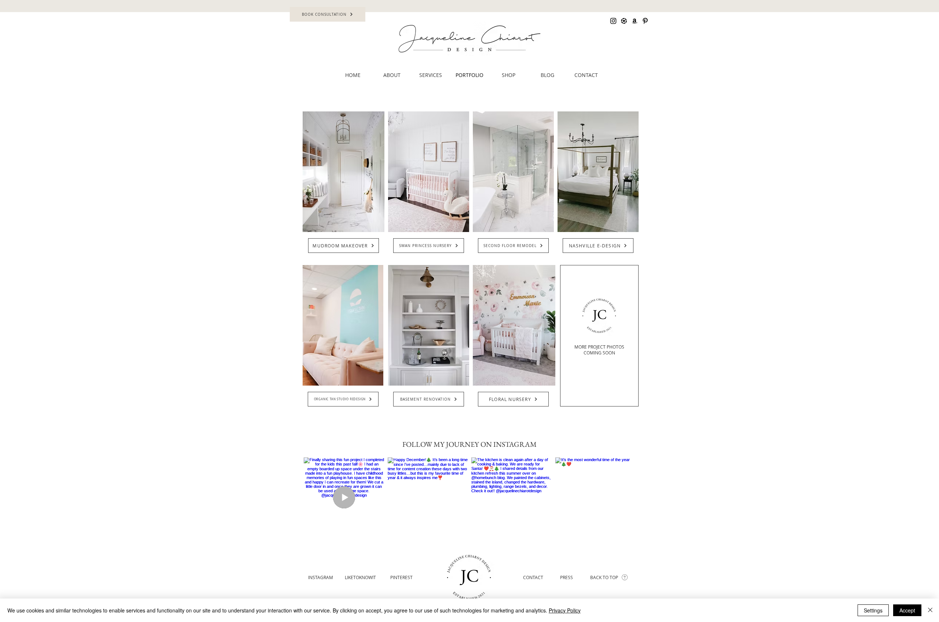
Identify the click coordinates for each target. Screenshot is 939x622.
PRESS (566, 577)
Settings (873, 610)
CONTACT (533, 577)
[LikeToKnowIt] (624, 21)
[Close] (930, 610)
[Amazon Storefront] (635, 21)
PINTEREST (401, 577)
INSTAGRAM (320, 577)
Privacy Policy (565, 610)
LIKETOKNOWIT (360, 577)
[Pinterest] (645, 21)
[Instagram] (613, 21)
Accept (907, 610)
